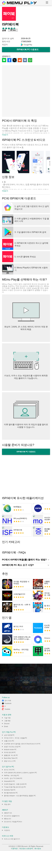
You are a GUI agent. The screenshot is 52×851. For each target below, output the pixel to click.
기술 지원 (7, 718)
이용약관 (14, 848)
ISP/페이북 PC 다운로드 (28, 49)
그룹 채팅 (7, 721)
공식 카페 (8, 700)
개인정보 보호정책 (26, 848)
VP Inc (13, 30)
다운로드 (7, 830)
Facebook (8, 703)
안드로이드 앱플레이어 (12, 816)
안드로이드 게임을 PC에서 (13, 822)
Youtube (7, 709)
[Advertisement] (26, 91)
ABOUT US (8, 813)
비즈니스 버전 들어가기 (12, 839)
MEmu (19, 3)
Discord (6, 723)
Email (6, 726)
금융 (4, 30)
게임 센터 (7, 804)
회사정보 (37, 848)
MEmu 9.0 (7, 819)
